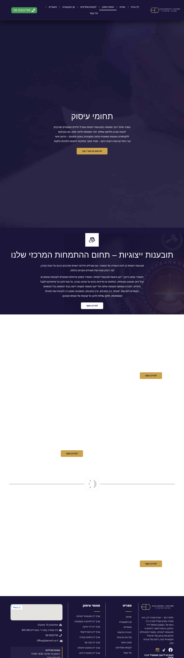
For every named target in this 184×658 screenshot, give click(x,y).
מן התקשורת (68, 7)
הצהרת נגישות (124, 632)
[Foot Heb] (164, 650)
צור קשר (94, 13)
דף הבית (135, 7)
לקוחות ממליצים (88, 7)
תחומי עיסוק (108, 7)
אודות (122, 7)
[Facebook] (170, 650)
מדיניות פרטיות (124, 637)
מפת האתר (126, 642)
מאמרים (53, 7)
